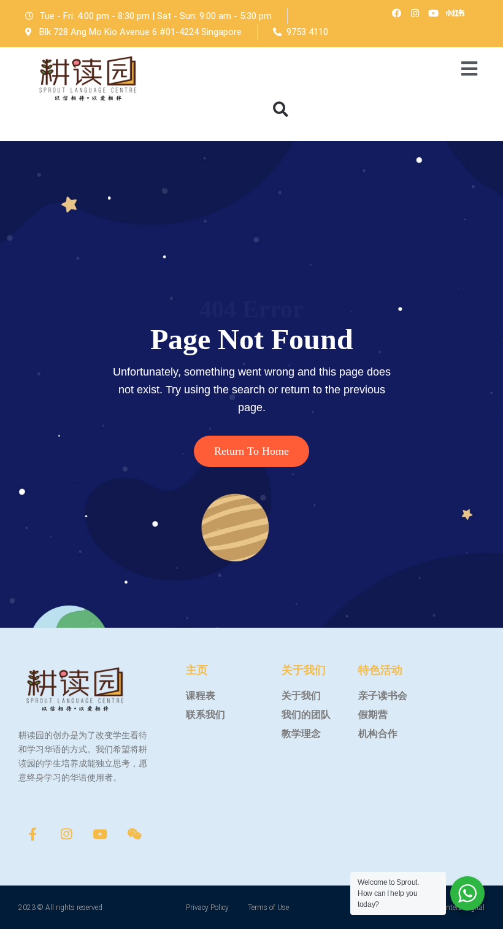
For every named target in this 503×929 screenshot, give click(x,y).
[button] (280, 109)
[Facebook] (396, 13)
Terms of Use (268, 907)
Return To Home (251, 451)
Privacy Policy (207, 907)
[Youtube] (433, 13)
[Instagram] (414, 13)
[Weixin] (134, 834)
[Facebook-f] (32, 834)
